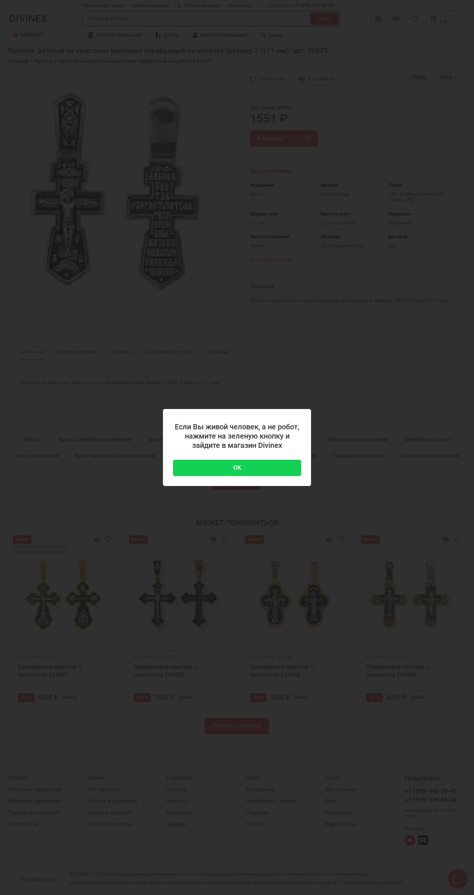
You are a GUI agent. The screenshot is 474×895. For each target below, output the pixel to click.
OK (237, 467)
